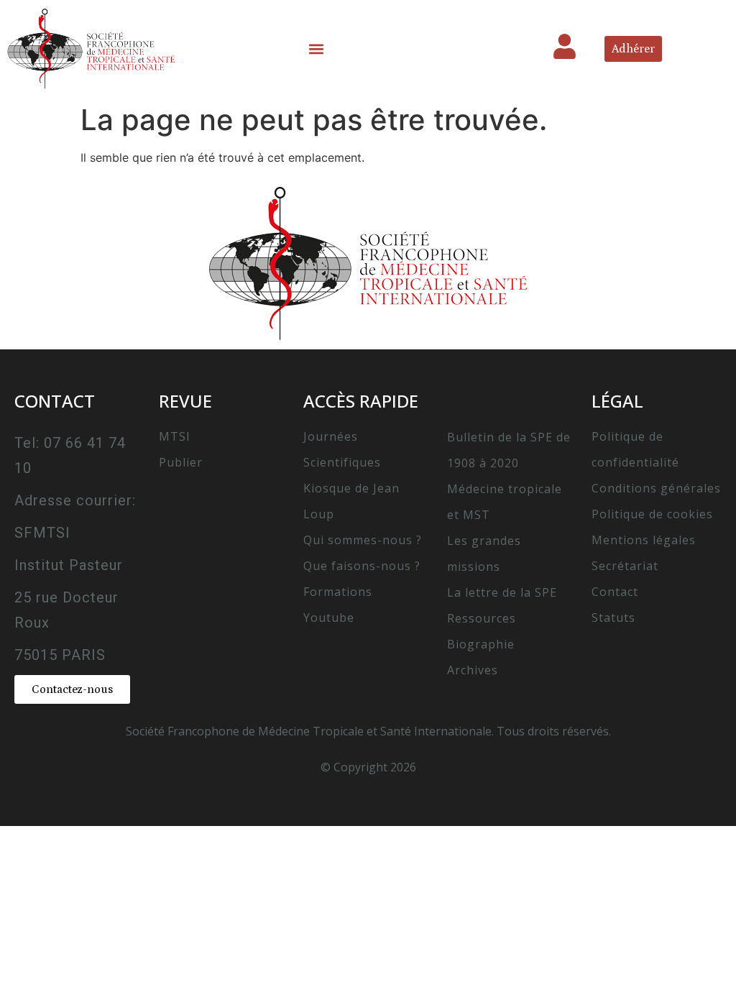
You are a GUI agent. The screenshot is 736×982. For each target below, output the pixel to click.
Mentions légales (644, 540)
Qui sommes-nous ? (362, 540)
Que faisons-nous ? (361, 566)
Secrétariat (625, 566)
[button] (316, 48)
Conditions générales (656, 488)
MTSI (174, 436)
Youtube (328, 617)
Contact (615, 592)
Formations (337, 592)
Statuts (613, 617)
